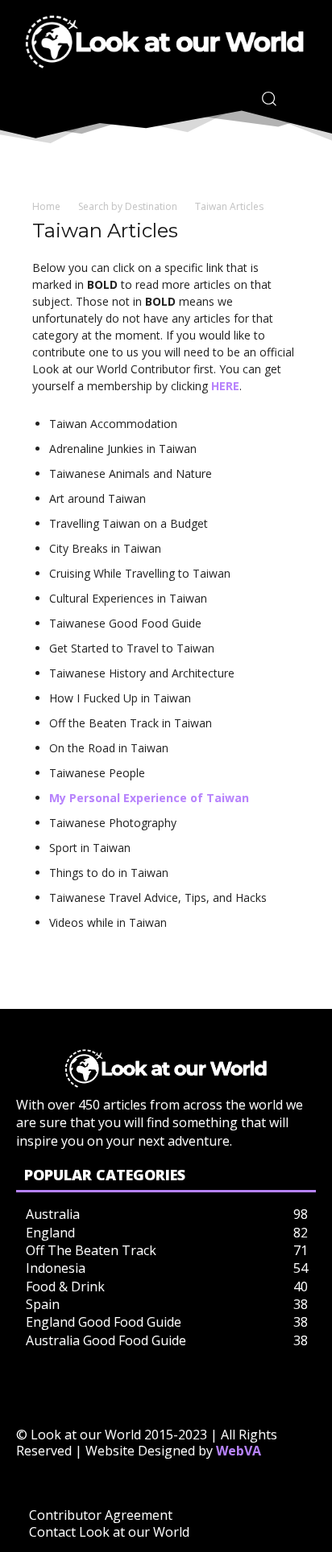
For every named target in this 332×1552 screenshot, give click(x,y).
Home (46, 206)
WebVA (238, 1450)
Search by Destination (127, 206)
